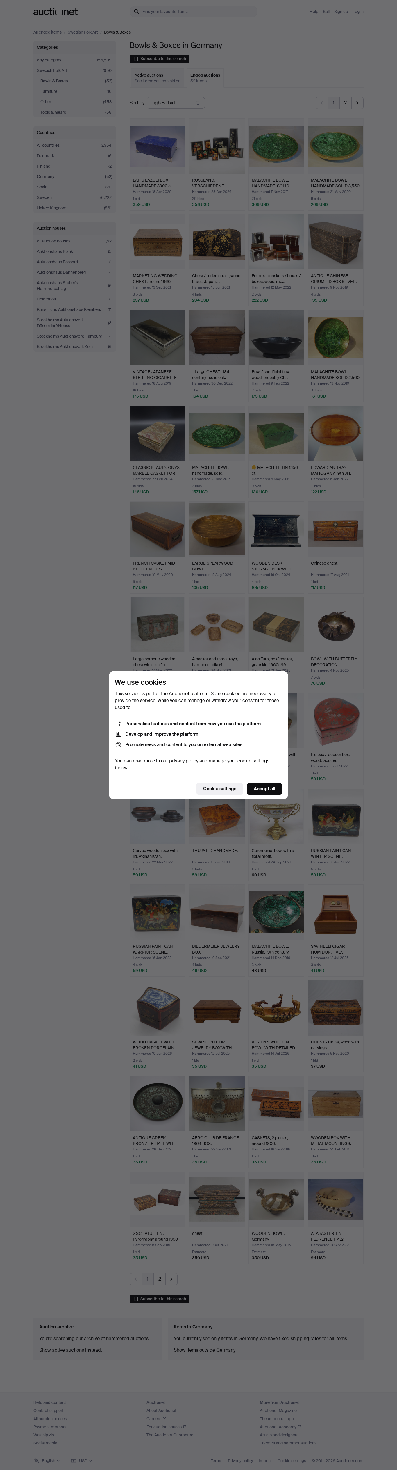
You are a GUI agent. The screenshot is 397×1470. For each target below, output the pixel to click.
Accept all (264, 789)
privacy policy (183, 761)
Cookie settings (219, 789)
